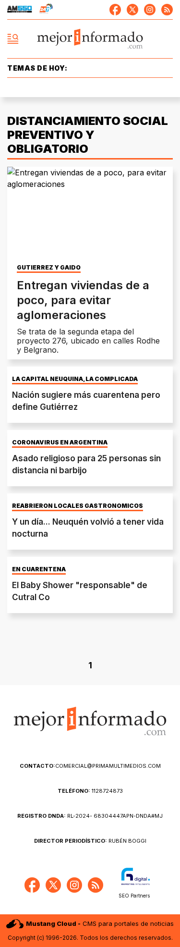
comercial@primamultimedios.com (90, 766)
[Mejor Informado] (90, 39)
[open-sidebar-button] (13, 39)
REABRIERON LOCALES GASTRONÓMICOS (77, 506)
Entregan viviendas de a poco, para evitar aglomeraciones (83, 300)
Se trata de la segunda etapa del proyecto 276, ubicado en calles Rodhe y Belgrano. (88, 341)
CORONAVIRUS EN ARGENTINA (60, 442)
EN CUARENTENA (39, 569)
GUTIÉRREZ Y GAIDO (49, 268)
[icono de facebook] (115, 9)
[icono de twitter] (132, 9)
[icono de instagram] (150, 9)
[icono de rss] (167, 9)
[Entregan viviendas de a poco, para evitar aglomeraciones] (90, 213)
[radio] (19, 9)
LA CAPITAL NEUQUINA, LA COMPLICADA (75, 379)
